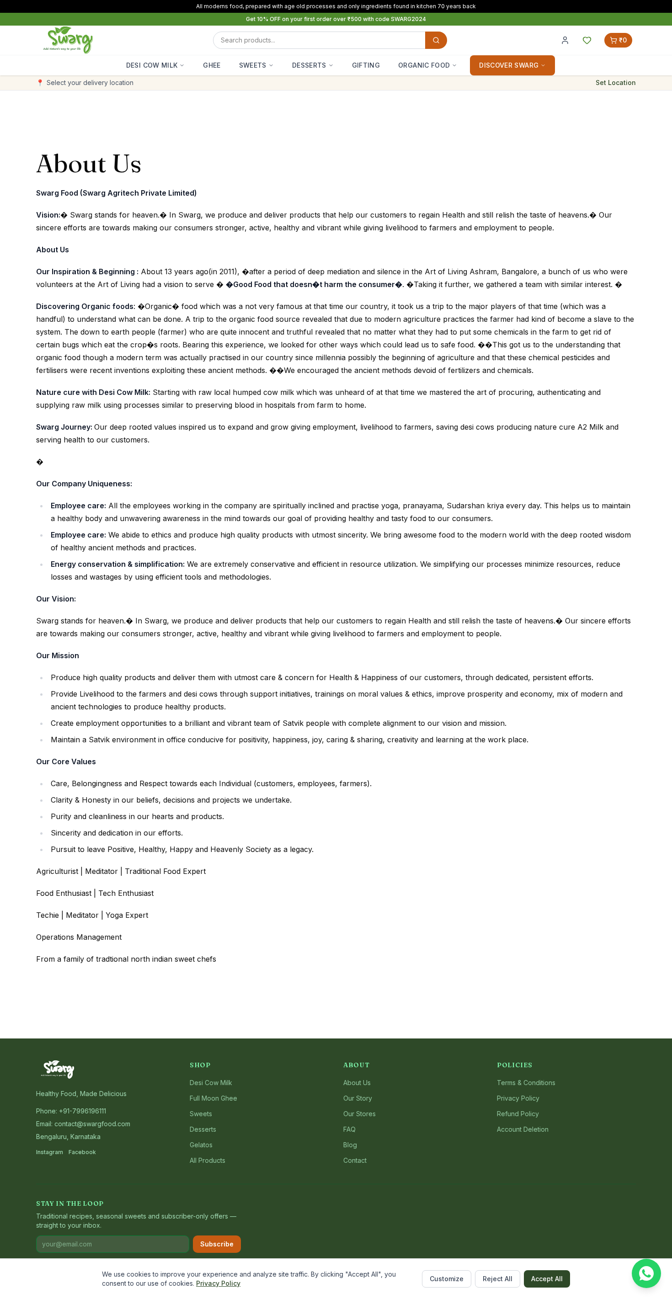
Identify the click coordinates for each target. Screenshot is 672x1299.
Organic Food (424, 65)
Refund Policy (518, 1114)
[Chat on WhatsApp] (646, 1273)
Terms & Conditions (526, 1082)
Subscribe (217, 1244)
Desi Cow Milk (152, 65)
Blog (350, 1145)
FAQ (349, 1129)
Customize (447, 1279)
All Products (207, 1160)
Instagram (49, 1152)
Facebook (82, 1152)
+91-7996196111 (82, 1111)
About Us (357, 1082)
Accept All (547, 1279)
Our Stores (359, 1114)
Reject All (497, 1279)
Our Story (357, 1098)
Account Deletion (523, 1129)
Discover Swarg (509, 65)
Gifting (366, 65)
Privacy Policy (218, 1283)
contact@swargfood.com (92, 1124)
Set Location (616, 82)
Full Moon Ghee (213, 1098)
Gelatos (201, 1145)
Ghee (211, 65)
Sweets (253, 65)
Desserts (309, 65)
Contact (355, 1160)
